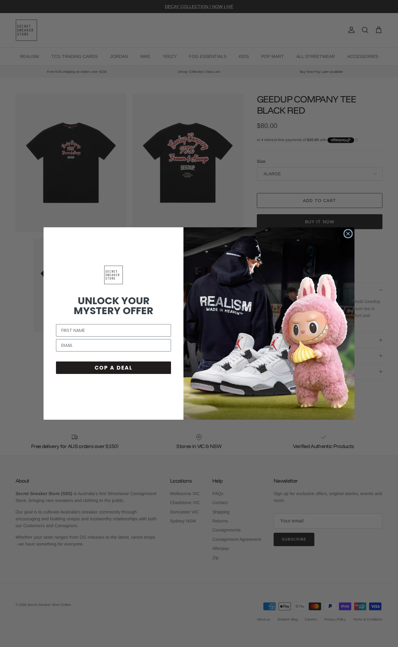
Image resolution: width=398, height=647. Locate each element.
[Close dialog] (348, 234)
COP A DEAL (113, 367)
